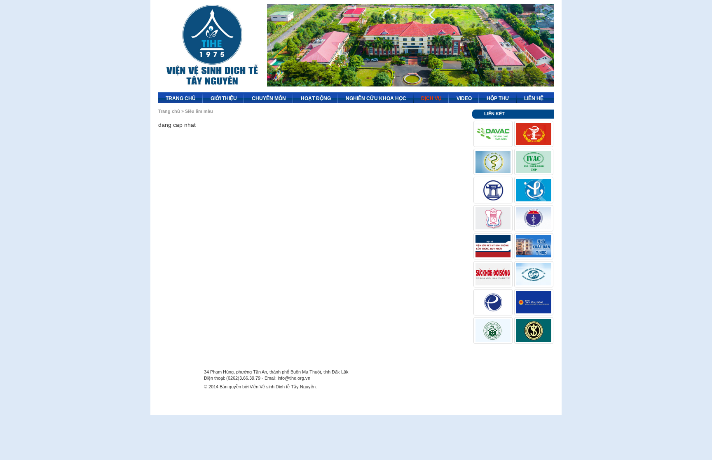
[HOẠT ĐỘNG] (332, 96)
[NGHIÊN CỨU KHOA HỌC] (408, 96)
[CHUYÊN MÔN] (287, 96)
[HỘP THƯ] (511, 96)
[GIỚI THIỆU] (238, 96)
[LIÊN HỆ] (545, 96)
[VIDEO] (473, 96)
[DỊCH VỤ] (443, 96)
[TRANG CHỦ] (197, 96)
